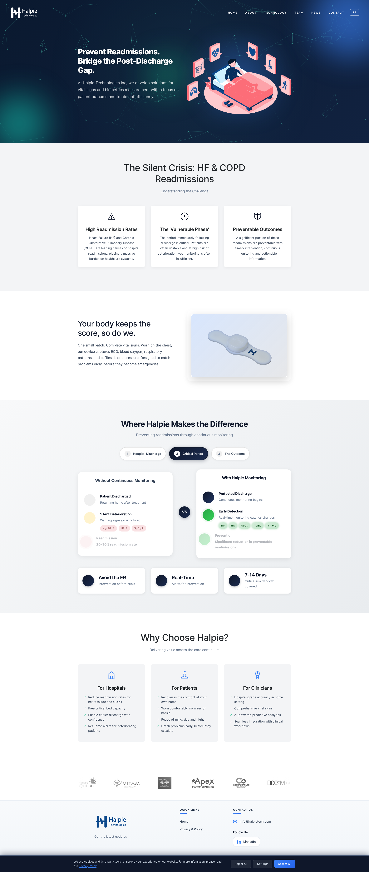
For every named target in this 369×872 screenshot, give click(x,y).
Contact (336, 12)
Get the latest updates (110, 836)
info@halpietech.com (255, 821)
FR (355, 12)
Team (299, 12)
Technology (275, 12)
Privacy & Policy (191, 829)
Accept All (284, 863)
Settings (262, 863)
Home (233, 12)
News (316, 12)
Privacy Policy (87, 866)
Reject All (241, 863)
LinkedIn (249, 842)
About (251, 12)
